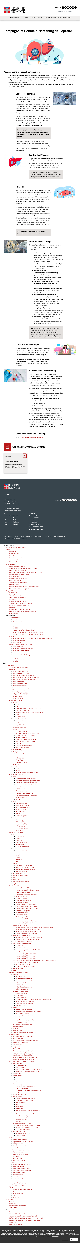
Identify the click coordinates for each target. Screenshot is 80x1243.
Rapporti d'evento (21, 1065)
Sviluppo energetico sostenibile (21, 1168)
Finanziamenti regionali (22, 1082)
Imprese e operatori (21, 737)
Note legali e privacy (26, 536)
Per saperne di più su (15, 463)
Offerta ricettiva (20, 826)
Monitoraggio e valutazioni (23, 900)
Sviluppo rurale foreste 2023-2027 (26, 741)
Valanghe (18, 1121)
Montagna (15, 752)
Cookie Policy (55, 1236)
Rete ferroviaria (17, 1045)
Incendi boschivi (20, 1102)
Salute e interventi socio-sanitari (25, 867)
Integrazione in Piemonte (23, 964)
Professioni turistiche (22, 824)
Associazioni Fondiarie (22, 754)
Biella (5, 522)
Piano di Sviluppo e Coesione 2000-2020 (28, 950)
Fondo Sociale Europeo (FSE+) (21, 888)
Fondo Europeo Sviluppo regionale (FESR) (24, 906)
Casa (13, 878)
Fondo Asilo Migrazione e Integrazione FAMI (25, 962)
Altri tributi (15, 1197)
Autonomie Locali (14, 618)
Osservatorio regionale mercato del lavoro (24, 1032)
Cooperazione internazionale (20, 882)
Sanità (11, 1137)
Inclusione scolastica (22, 989)
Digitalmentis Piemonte (16, 1224)
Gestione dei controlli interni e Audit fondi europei (24, 587)
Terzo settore (19, 859)
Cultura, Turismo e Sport (16, 774)
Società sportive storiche (23, 807)
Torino (15, 520)
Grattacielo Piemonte (15, 580)
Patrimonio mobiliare (18, 640)
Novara (15, 518)
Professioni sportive (21, 816)
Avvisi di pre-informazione (23, 892)
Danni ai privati (20, 1067)
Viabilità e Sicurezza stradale (20, 1043)
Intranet (24, 538)
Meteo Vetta (19, 760)
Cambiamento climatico (19, 727)
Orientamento (16, 1028)
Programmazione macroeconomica (22, 649)
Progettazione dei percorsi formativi (26, 1003)
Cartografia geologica (22, 1115)
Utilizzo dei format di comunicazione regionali (22, 611)
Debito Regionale (17, 647)
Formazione (19, 1109)
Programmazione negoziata (20, 651)
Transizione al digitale (18, 1185)
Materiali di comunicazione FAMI (25, 966)
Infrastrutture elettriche (22, 1080)
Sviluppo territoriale (18, 1166)
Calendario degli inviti (22, 913)
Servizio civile (16, 880)
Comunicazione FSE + (22, 896)
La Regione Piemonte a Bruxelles (19, 574)
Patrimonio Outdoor (22, 762)
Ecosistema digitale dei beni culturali (26, 783)
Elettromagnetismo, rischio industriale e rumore (30, 712)
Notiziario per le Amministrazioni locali (23, 630)
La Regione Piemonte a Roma (18, 578)
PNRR (40, 18)
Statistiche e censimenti (19, 686)
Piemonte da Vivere (64, 18)
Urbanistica (19, 768)
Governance (19, 946)
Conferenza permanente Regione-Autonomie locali (27, 632)
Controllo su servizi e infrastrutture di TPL (24, 1057)
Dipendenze (16, 1156)
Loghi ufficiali (47, 536)
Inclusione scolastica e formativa (25, 869)
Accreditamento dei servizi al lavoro (26, 1020)
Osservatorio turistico (22, 828)
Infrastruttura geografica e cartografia (27, 772)
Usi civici (15, 628)
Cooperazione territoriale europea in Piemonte (29, 937)
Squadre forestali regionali (23, 1133)
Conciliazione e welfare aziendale (22, 1024)
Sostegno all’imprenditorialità (24, 1016)
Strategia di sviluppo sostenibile (18, 667)
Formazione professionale (20, 991)
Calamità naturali (17, 1063)
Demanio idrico (16, 1074)
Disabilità (15, 863)
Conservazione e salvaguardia (24, 721)
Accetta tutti (74, 1239)
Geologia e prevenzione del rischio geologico (25, 1113)
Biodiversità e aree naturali (20, 719)
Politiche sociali (17, 849)
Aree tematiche (10, 665)
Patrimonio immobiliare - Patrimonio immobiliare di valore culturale (32, 638)
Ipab (17, 861)
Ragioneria (15, 657)
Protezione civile (17, 1096)
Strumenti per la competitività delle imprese (28, 1012)
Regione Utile (10, 591)
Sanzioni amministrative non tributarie (20, 603)
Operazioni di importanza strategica (26, 894)
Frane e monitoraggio (22, 1119)
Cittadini (11, 1201)
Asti (5, 520)
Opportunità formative (22, 993)
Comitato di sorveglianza (23, 902)
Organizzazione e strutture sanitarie (23, 1142)
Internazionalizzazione (19, 1183)
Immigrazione (20, 845)
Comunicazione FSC (21, 948)
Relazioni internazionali (16, 576)
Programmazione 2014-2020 (24, 923)
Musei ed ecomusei (21, 791)
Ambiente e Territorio (15, 700)
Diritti (14, 834)
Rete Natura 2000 (21, 725)
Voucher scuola (20, 977)
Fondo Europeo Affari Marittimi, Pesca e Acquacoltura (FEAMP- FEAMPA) (34, 960)
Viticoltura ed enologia (19, 690)
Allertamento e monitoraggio (24, 1100)
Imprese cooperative (18, 1179)
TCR (13, 1195)
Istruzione (15, 975)
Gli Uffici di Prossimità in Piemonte (19, 1214)
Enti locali (15, 620)
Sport (14, 801)
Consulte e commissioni (16, 558)
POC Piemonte (20, 952)
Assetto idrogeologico (22, 1088)
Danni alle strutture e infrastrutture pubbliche (29, 1069)
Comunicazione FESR (22, 919)
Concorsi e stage (14, 585)
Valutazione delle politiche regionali (22, 655)
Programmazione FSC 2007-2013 (26, 958)
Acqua (17, 704)
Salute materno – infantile (20, 1154)
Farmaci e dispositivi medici (20, 1146)
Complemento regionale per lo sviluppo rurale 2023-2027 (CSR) (34, 927)
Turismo (14, 818)
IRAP (13, 1191)
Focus (11, 1212)
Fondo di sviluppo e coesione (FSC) (22, 944)
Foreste (14, 729)
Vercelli (15, 524)
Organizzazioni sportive (22, 805)
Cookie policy (38, 536)
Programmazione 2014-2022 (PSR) (26, 933)
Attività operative (21, 1135)
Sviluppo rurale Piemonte (19, 925)
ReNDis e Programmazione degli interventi (28, 1090)
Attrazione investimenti (19, 1173)
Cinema (18, 799)
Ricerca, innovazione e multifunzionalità (24, 679)
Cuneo (6, 524)
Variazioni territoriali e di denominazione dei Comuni (27, 634)
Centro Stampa (16, 642)
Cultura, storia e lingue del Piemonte (26, 785)
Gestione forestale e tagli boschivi (25, 735)
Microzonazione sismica (23, 1129)
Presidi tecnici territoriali (19, 1131)
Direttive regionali (21, 1005)
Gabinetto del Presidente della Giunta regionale (23, 568)
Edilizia (18, 770)
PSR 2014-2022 (17, 696)
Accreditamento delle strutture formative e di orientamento (33, 999)
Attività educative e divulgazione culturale (28, 781)
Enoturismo (19, 830)
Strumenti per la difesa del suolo (25, 1086)
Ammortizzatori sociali (22, 1018)
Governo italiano (9, 2)
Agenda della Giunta (15, 560)
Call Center (12, 599)
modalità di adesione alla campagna (32, 437)
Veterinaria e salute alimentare (21, 1150)
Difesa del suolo (17, 1084)
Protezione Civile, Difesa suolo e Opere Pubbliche (23, 1061)
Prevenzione (16, 1148)
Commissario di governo (19, 1094)
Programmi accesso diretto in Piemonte (27, 939)
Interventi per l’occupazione (24, 1010)
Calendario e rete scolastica (24, 979)
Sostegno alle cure (17, 1144)
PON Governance (17, 968)
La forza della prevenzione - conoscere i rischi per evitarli (26, 1218)
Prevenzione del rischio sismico (21, 1123)
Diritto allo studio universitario (25, 987)
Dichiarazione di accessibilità (11, 536)
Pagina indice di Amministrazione (16, 547)
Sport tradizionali (21, 809)
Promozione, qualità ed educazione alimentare (26, 677)
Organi (8, 550)
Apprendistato (20, 995)
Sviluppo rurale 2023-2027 (20, 694)
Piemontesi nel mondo (22, 787)
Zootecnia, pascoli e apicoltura (21, 692)
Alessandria (7, 518)
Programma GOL (17, 1030)
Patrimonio (12, 636)
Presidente (12, 552)
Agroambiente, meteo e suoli (20, 671)
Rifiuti (17, 715)
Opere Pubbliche (17, 1076)
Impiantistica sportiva (22, 811)
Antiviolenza (19, 840)
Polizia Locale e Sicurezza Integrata (22, 624)
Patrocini (12, 607)
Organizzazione (10, 564)
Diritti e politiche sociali (16, 832)
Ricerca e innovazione (18, 1160)
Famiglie (18, 855)
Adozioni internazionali (19, 873)
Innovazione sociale (21, 851)
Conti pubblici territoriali (19, 659)
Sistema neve (20, 814)
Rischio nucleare (20, 717)
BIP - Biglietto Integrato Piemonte (22, 1036)
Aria (17, 706)
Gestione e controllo (22, 898)
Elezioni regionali (17, 622)
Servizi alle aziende (18, 682)
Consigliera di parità (21, 1022)
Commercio (15, 1181)
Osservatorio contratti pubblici (18, 601)
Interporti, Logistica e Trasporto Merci (23, 1053)
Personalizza (65, 1239)
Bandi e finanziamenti (15, 595)
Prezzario (18, 1078)
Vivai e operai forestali (22, 748)
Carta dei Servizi (14, 613)
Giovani (18, 838)
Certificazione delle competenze (25, 1001)
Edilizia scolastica (17, 1026)
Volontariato (19, 1107)
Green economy (17, 750)
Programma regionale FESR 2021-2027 (27, 908)
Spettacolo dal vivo (21, 797)
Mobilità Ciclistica (17, 1038)
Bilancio (14, 653)
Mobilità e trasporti (14, 1034)
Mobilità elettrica (17, 1049)
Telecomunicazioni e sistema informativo (28, 1111)
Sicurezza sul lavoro (18, 1152)
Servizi (33, 18)
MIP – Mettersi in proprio (23, 1014)
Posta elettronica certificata (12, 538)
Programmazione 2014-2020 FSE (26, 904)
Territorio (15, 766)
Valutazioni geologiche (22, 1117)
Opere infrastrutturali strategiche (22, 1055)
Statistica (15, 661)
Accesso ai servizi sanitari (19, 1140)
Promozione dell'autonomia (24, 865)
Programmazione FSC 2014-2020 (26, 956)
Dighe (17, 1092)
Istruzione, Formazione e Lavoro (18, 972)
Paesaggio (15, 764)
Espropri (14, 626)
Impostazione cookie (36, 529)
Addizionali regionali (18, 1193)
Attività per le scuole (22, 985)
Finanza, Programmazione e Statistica (20, 644)
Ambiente (15, 702)
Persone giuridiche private (20, 876)
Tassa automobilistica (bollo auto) (22, 1189)
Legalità (14, 884)
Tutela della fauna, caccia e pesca (22, 688)
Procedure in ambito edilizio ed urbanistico (28, 1125)
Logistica (18, 1105)
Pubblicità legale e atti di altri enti (19, 605)
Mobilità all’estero (21, 997)
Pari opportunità (20, 836)
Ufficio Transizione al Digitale (17, 570)
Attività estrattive (17, 1175)
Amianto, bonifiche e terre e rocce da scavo (28, 708)
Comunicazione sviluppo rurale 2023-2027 (28, 931)
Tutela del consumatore (22, 847)
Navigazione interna (18, 1047)
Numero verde (33, 516)
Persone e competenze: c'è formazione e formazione (24, 1220)
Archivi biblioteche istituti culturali (26, 779)
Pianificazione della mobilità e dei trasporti (24, 1051)
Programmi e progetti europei (21, 935)
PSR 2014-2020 (20, 743)
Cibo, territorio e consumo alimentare (23, 675)
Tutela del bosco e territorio (24, 746)
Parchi (17, 723)
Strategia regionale (21, 803)
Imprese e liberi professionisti (17, 1206)
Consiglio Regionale (15, 556)
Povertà (18, 853)
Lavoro (14, 1008)
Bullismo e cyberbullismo (23, 983)
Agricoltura (12, 669)
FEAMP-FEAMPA (17, 698)
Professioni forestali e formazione (26, 739)
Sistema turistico (21, 822)
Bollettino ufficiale (14, 593)
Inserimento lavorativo (22, 871)
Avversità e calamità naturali (20, 673)
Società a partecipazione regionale (19, 589)
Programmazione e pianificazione (25, 1098)
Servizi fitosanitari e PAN (19, 684)
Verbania (16, 522)
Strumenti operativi (18, 1158)
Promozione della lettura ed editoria (26, 795)
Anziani (18, 857)
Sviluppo (11, 1162)
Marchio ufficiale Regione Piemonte (19, 609)
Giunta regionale (14, 554)
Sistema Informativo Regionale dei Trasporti (25, 1059)
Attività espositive (21, 789)
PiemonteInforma (50, 18)
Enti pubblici (12, 1204)
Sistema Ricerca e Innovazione (21, 1164)
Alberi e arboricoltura (22, 731)
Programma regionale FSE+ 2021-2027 (27, 890)
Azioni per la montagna (22, 756)
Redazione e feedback (59, 536)
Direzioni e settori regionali (17, 566)
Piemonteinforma (14, 562)
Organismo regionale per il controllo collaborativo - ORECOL (27, 572)
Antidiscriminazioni (21, 842)
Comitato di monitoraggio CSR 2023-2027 (28, 929)
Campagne (12, 1222)
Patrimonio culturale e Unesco (25, 793)
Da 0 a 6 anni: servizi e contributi (25, 981)
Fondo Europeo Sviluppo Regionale (22, 1170)
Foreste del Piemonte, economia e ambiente (29, 733)
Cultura (14, 776)
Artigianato (15, 1177)
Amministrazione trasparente (18, 582)
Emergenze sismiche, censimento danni (27, 1071)
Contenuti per (10, 1199)
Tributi (11, 1187)
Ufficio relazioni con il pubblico (18, 597)
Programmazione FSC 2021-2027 (26, 954)
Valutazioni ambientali (22, 710)
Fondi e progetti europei (16, 886)
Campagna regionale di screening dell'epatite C (23, 1216)
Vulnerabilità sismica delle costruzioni (27, 1127)
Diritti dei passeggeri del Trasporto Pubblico (25, 1040)
